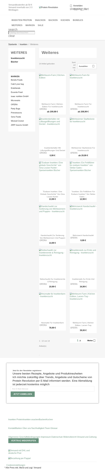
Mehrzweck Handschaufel (83, 235)
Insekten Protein (22, 20)
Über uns (26, 428)
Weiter (91, 340)
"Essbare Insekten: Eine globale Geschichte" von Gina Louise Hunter (52, 194)
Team (47, 428)
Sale (40, 25)
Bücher (14, 62)
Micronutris (15, 100)
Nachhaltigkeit (38, 428)
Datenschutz (57, 437)
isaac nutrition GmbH (20, 96)
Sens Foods (16, 117)
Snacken (40, 20)
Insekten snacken (31, 419)
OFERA (14, 104)
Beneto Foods (17, 80)
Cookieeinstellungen (15, 465)
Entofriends (15, 88)
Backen (53, 20)
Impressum (46, 437)
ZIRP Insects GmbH (19, 125)
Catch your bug (17, 84)
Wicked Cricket (17, 121)
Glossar (53, 428)
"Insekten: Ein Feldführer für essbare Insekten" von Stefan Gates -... (83, 194)
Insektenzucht (18, 58)
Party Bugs (15, 108)
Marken (30, 25)
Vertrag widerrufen (23, 441)
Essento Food (17, 92)
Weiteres (17, 25)
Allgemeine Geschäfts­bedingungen (24, 437)
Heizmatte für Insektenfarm (52, 323)
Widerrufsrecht (70, 437)
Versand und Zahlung (87, 437)
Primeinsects (16, 113)
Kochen (65, 20)
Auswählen (86, 66)
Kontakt (11, 428)
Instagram (9, 407)
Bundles (78, 20)
